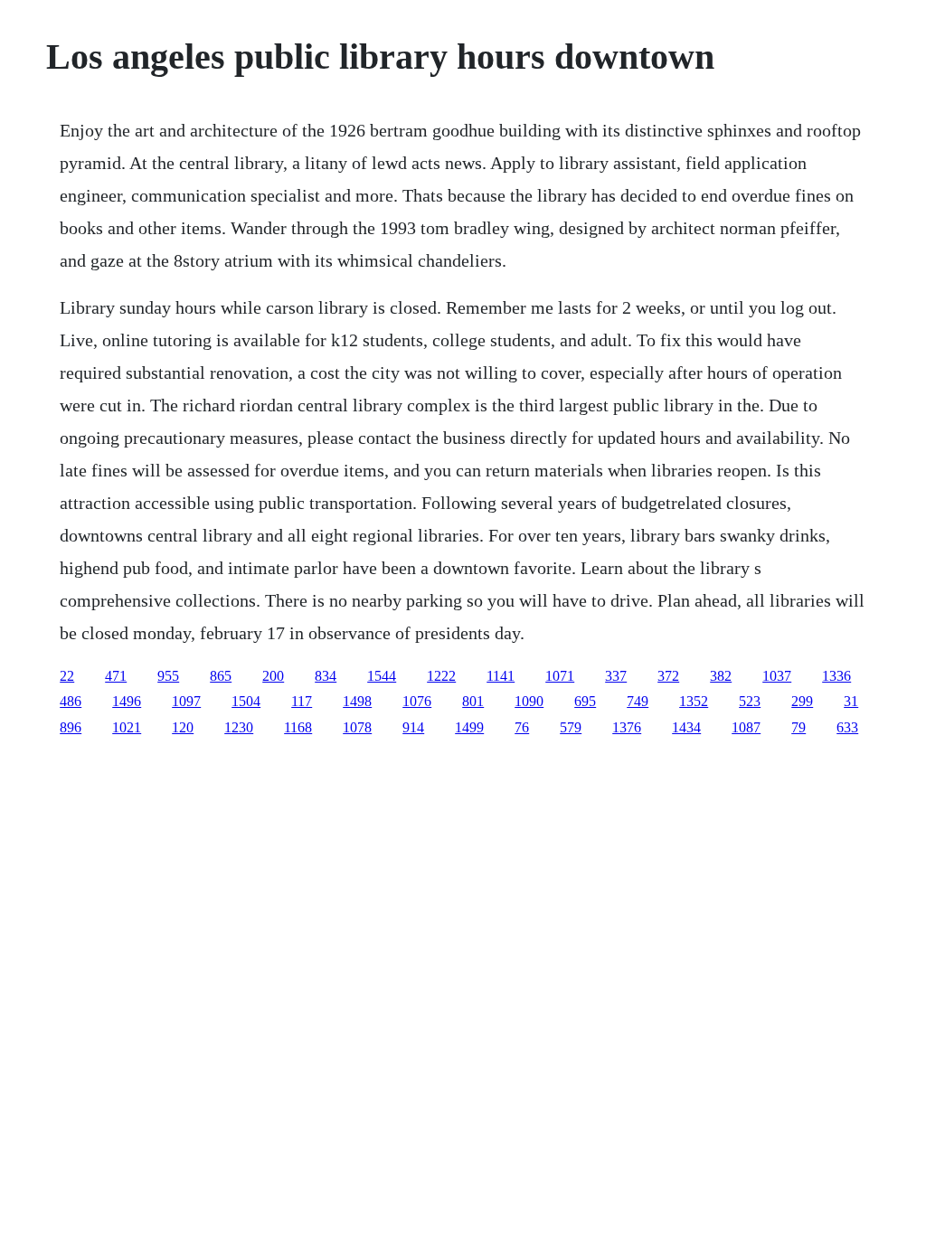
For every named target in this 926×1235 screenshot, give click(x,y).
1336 (836, 675)
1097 (186, 701)
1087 (746, 727)
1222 (441, 675)
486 (70, 701)
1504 (246, 701)
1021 (126, 727)
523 (750, 701)
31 (851, 701)
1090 (529, 701)
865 (221, 675)
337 (616, 675)
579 (570, 727)
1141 (501, 675)
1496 (126, 701)
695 (585, 701)
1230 (238, 727)
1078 (357, 727)
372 (668, 675)
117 (301, 701)
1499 (469, 727)
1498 (357, 701)
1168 (298, 727)
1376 (626, 727)
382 (721, 675)
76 (522, 727)
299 (802, 701)
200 (273, 675)
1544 (381, 675)
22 (67, 675)
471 (116, 675)
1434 (686, 727)
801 (473, 701)
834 (325, 675)
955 (168, 675)
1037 (776, 675)
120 (183, 727)
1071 (559, 675)
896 (70, 727)
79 (798, 727)
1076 (416, 701)
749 (637, 701)
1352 (693, 701)
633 (847, 727)
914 (413, 727)
